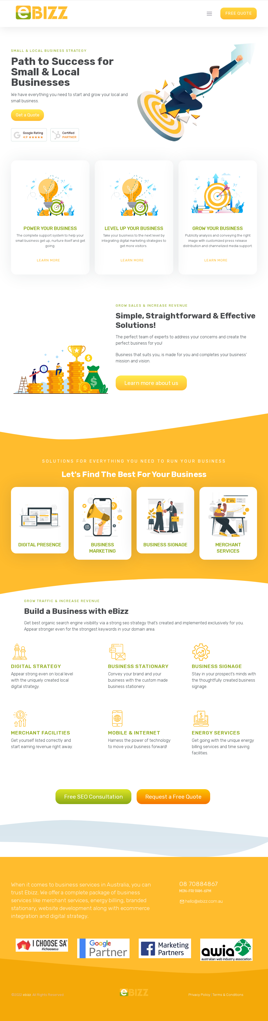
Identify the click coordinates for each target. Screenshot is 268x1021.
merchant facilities (40, 733)
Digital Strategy (36, 666)
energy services (216, 733)
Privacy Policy (199, 995)
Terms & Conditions (228, 995)
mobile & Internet (134, 733)
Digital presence (39, 545)
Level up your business (134, 228)
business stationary (138, 666)
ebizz (27, 995)
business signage (165, 545)
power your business (50, 228)
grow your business (217, 228)
